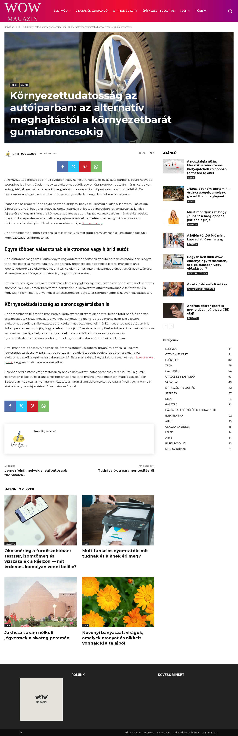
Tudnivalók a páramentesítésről (126, 470)
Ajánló (191, 177)
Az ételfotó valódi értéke (207, 284)
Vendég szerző (26, 154)
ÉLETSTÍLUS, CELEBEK (197, 273)
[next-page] (171, 326)
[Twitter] (73, 166)
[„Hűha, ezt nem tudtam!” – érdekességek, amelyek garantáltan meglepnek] (173, 193)
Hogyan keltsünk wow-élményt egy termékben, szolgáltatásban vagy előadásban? (207, 262)
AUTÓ (24, 85)
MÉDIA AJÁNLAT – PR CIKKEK (139, 732)
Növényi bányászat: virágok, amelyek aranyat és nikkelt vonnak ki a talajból (112, 638)
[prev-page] (165, 326)
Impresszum (163, 732)
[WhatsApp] (96, 166)
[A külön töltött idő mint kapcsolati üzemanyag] (173, 240)
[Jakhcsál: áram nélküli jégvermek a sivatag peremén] (40, 602)
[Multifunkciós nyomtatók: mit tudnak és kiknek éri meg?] (118, 520)
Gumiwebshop (92, 223)
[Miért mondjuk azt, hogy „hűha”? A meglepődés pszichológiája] (173, 216)
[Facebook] (62, 166)
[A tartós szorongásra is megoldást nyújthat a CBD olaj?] (173, 310)
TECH (21, 27)
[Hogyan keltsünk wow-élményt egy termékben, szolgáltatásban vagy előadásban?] (173, 261)
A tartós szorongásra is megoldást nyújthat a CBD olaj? (208, 309)
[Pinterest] (85, 166)
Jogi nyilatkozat (210, 732)
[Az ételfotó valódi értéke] (173, 289)
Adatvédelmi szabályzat (186, 732)
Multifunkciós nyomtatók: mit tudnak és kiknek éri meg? (115, 553)
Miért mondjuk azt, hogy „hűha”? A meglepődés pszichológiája (206, 216)
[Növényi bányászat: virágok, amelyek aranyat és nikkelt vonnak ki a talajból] (118, 602)
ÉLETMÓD (192, 224)
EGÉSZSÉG (10, 543)
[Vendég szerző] (8, 154)
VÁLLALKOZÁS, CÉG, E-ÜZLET (201, 289)
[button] (230, 10)
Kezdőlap (9, 27)
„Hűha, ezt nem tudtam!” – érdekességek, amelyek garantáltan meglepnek (208, 192)
